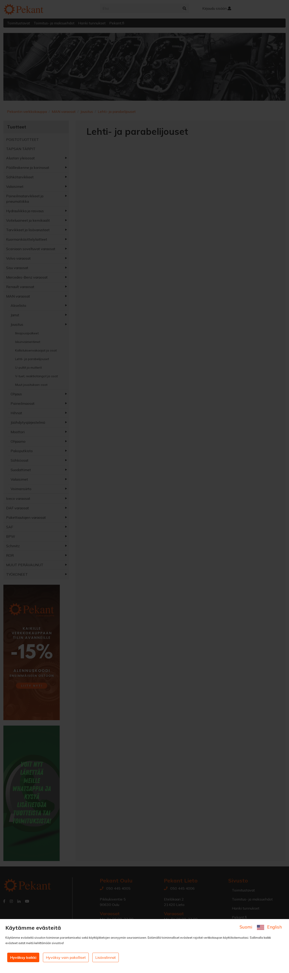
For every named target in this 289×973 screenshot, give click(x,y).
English (274, 927)
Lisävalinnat (105, 957)
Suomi (246, 927)
